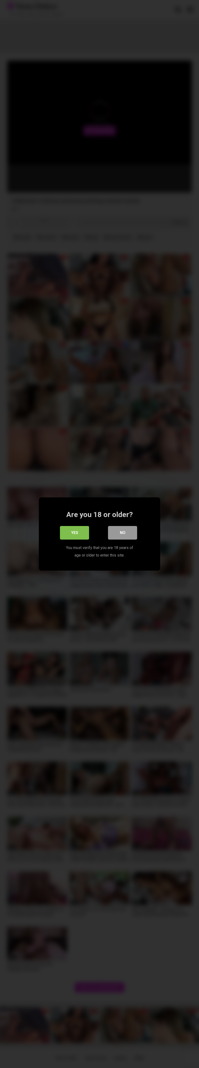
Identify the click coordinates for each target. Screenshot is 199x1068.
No (122, 532)
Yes (74, 532)
